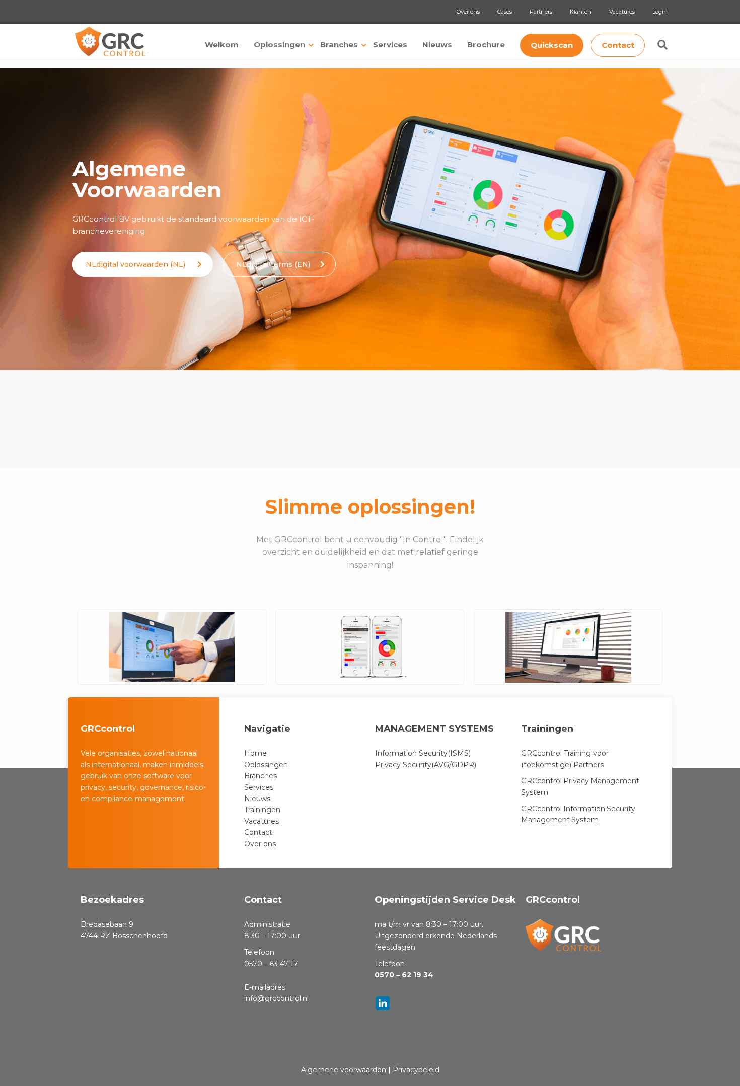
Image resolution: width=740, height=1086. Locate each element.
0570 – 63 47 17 (271, 963)
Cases (504, 11)
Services (390, 44)
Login (660, 11)
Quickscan (552, 45)
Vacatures (622, 11)
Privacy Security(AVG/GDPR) (425, 764)
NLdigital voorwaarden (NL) (136, 264)
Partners (541, 11)
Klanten (580, 11)
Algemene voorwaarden (343, 1069)
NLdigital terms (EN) (273, 264)
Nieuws (437, 44)
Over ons (468, 11)
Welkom (222, 44)
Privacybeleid (416, 1069)
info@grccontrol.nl (276, 998)
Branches (339, 44)
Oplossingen (279, 44)
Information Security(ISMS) (423, 753)
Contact (618, 45)
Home (255, 753)
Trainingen (262, 809)
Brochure (486, 44)
